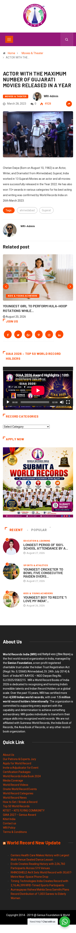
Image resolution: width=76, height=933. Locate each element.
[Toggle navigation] (9, 39)
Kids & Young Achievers (22, 296)
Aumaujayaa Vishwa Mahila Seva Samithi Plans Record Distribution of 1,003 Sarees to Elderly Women (40, 894)
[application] (38, 386)
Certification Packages (17, 772)
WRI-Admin (51, 96)
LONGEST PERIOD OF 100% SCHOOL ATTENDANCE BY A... (45, 546)
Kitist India (9, 819)
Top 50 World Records (16, 806)
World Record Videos (15, 784)
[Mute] (62, 402)
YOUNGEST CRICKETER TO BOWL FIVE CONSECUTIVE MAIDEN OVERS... (43, 572)
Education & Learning (36, 541)
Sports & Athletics (35, 565)
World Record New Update (34, 842)
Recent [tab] (16, 530)
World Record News (15, 797)
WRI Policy (9, 827)
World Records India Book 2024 (22, 776)
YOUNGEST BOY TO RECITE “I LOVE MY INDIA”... (44, 599)
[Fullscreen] (68, 402)
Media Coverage (13, 780)
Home (11, 53)
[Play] (8, 402)
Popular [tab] (39, 530)
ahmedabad (27, 210)
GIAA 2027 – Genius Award (19, 814)
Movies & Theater (32, 53)
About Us (8, 754)
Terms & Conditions (15, 831)
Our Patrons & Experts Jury (19, 759)
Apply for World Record (17, 763)
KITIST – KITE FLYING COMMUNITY (24, 810)
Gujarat (46, 210)
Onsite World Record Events (20, 789)
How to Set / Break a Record (20, 801)
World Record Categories (18, 793)
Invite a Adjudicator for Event (20, 767)
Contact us (9, 823)
